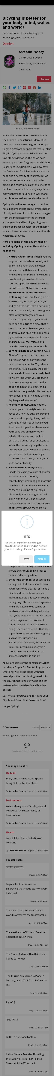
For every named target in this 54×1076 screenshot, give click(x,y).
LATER (26, 559)
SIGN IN (42, 559)
